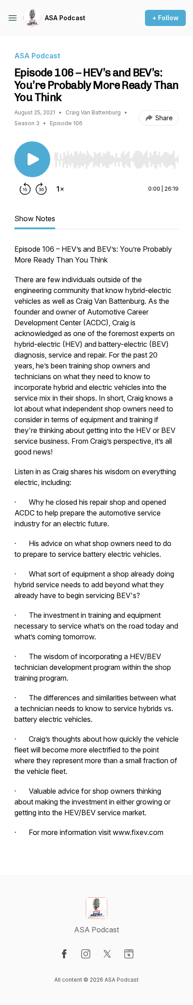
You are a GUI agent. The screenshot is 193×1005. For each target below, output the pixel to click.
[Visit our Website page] (128, 953)
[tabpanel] (96, 545)
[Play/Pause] (32, 159)
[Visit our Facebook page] (64, 953)
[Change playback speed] (60, 189)
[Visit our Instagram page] (85, 953)
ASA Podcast (65, 18)
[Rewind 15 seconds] (25, 189)
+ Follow (165, 18)
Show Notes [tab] (34, 218)
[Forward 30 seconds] (41, 189)
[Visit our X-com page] (107, 953)
